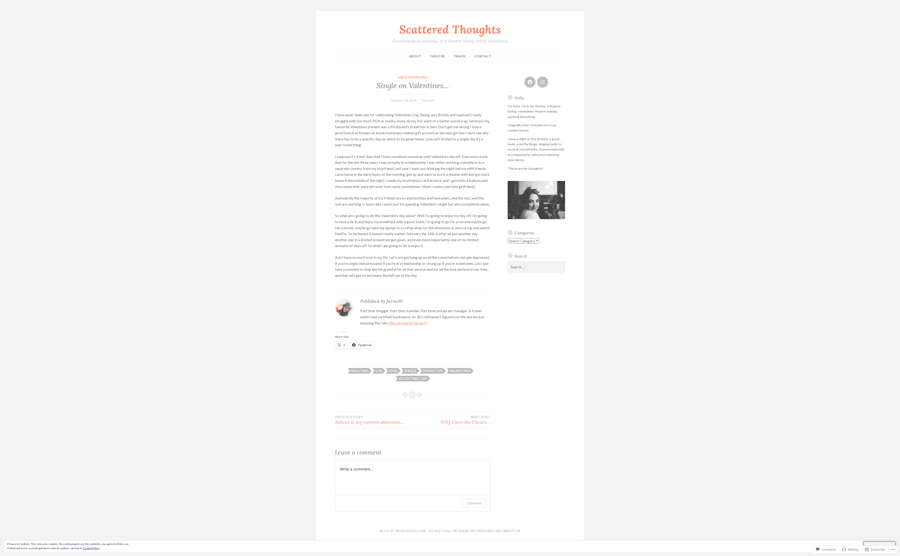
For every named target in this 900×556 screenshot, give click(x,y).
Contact (482, 56)
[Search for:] (536, 267)
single (410, 371)
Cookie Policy (91, 548)
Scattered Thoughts (450, 29)
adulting (360, 371)
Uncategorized (412, 77)
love (393, 371)
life (378, 371)
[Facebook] (530, 82)
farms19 (429, 100)
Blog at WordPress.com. (403, 531)
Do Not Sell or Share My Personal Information (474, 531)
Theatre (437, 56)
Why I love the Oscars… (465, 420)
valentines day (413, 378)
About (415, 56)
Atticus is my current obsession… (369, 420)
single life (433, 371)
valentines (460, 371)
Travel (459, 56)
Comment (474, 503)
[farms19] (542, 82)
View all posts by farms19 (408, 323)
